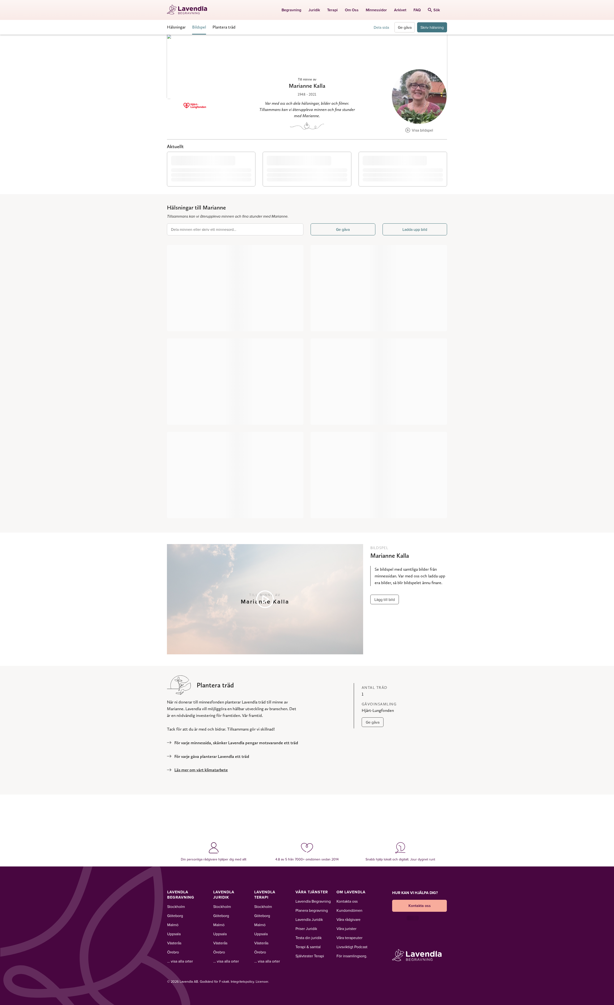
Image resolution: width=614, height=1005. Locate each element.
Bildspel (199, 26)
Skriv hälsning (432, 27)
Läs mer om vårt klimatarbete (201, 769)
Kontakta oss (347, 901)
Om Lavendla (351, 892)
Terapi (332, 10)
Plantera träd (224, 26)
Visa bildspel (422, 130)
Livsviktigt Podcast (352, 946)
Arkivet (400, 10)
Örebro (173, 952)
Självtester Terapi (309, 956)
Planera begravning (311, 910)
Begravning (291, 10)
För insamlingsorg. (352, 956)
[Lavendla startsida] (189, 10)
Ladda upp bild (414, 229)
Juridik (314, 10)
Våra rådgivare (348, 919)
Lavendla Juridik (223, 894)
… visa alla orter (180, 961)
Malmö (172, 924)
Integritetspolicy (242, 981)
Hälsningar (176, 26)
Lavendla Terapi (264, 894)
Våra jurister (346, 928)
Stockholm (176, 906)
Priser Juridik (306, 928)
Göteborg (175, 915)
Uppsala (174, 933)
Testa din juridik (308, 937)
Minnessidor (376, 10)
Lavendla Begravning (180, 894)
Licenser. (262, 981)
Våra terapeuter (349, 937)
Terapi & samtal (308, 946)
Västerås (174, 943)
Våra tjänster (311, 892)
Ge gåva (405, 27)
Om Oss (352, 10)
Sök (436, 10)
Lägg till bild (384, 599)
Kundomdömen (349, 910)
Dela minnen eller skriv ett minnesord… (203, 229)
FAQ (417, 10)
